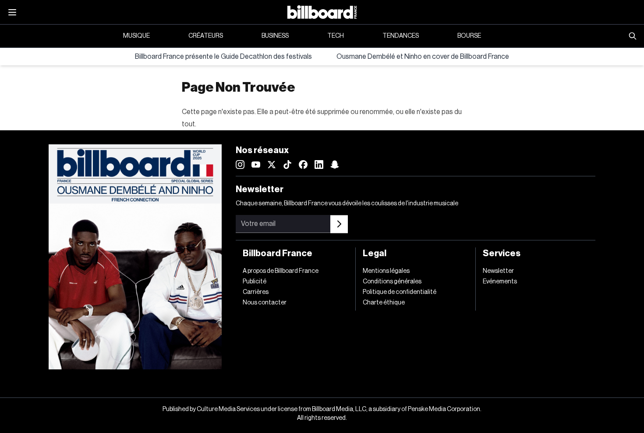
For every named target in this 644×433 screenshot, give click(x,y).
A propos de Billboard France (280, 271)
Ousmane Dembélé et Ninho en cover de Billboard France (422, 56)
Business (275, 36)
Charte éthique (384, 303)
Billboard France (277, 253)
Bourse (469, 36)
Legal (374, 253)
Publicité (254, 282)
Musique (136, 36)
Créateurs (205, 36)
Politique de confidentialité (399, 292)
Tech (335, 36)
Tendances (400, 36)
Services (501, 253)
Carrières (256, 292)
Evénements (500, 282)
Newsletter (498, 271)
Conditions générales (392, 282)
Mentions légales (386, 271)
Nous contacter (265, 303)
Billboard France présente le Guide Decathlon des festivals (223, 56)
